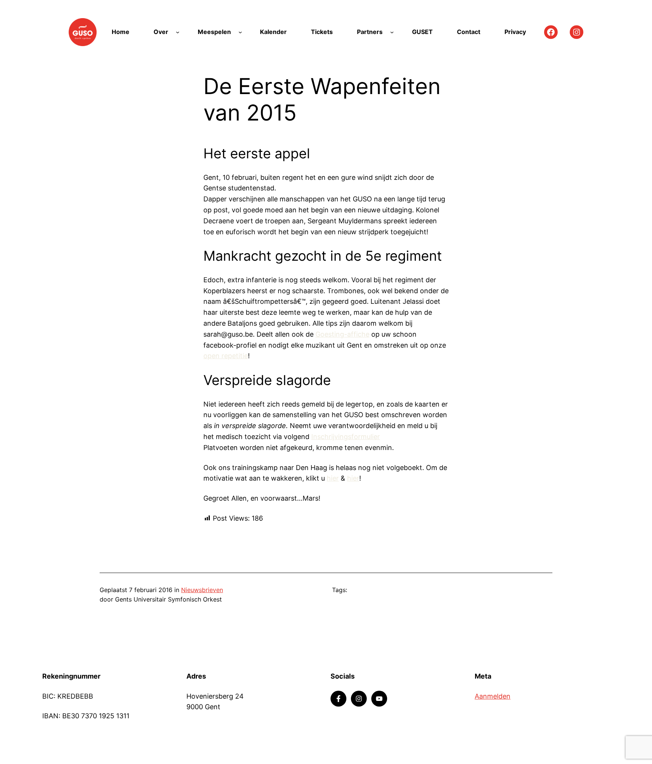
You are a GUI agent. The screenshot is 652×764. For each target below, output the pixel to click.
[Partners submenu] (392, 32)
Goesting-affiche (342, 334)
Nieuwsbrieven (202, 590)
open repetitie (225, 356)
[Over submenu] (178, 32)
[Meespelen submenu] (240, 32)
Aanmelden (493, 696)
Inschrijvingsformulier (345, 437)
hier (333, 478)
